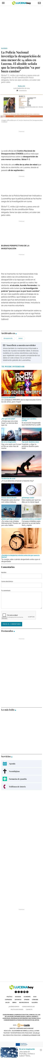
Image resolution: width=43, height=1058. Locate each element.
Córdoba (35, 999)
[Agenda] (21, 763)
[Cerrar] (41, 1050)
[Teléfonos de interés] (21, 786)
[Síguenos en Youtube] (24, 992)
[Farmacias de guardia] (21, 778)
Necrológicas (24, 1002)
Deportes (18, 999)
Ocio (34, 996)
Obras (14, 1002)
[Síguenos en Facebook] (16, 992)
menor (20, 338)
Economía (27, 996)
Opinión (26, 999)
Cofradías (8, 999)
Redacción (21, 86)
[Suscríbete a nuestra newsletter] (21, 352)
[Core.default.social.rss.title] (27, 992)
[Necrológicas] (21, 771)
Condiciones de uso (28, 1006)
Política (9, 996)
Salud (7, 1002)
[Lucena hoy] (21, 989)
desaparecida (8, 338)
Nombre (3, 572)
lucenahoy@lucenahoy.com (31, 1035)
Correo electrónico (7, 581)
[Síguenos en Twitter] (19, 992)
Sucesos (4, 48)
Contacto (29, 1009)
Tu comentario (5, 590)
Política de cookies (17, 1009)
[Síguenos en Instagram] (21, 992)
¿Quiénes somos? (13, 1006)
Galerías (35, 1002)
